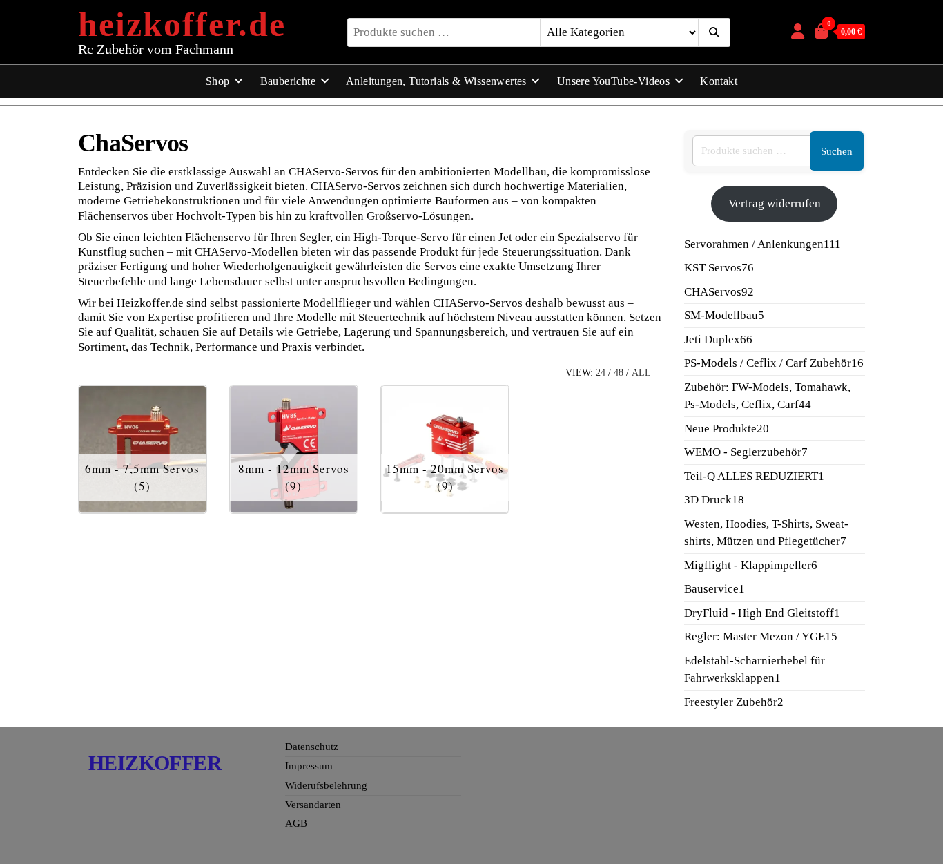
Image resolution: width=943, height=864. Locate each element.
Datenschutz (311, 746)
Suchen (837, 151)
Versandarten (313, 804)
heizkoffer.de (182, 24)
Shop (218, 81)
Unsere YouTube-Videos (613, 81)
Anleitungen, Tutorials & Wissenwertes (436, 81)
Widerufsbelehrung (326, 785)
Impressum (309, 765)
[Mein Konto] (797, 31)
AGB (296, 823)
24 (600, 372)
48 (618, 372)
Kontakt (718, 81)
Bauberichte (287, 81)
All (641, 372)
